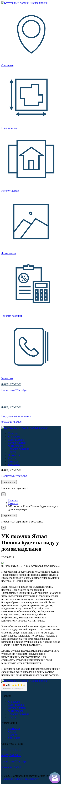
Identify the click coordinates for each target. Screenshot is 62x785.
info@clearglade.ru (11, 421)
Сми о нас (14, 464)
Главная (13, 433)
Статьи (12, 458)
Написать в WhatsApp (14, 390)
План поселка (16, 439)
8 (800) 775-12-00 (11, 384)
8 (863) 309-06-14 (11, 755)
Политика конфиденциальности (20, 778)
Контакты (14, 455)
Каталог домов (17, 442)
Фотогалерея (15, 445)
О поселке (14, 436)
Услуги (12, 451)
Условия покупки (18, 448)
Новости (13, 461)
